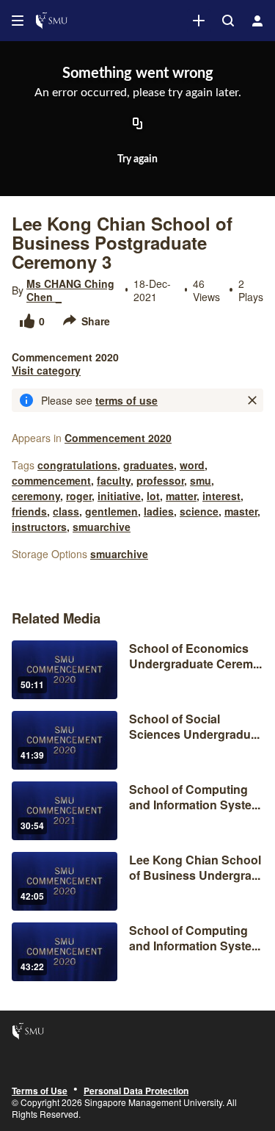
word (192, 465)
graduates (148, 465)
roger (79, 495)
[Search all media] (228, 20)
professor (160, 480)
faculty (114, 480)
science (199, 511)
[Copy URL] (138, 124)
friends (29, 511)
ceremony (36, 495)
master (240, 511)
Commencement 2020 (118, 437)
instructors (39, 526)
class (66, 511)
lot (153, 495)
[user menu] (257, 20)
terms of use (126, 400)
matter (181, 495)
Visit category (46, 370)
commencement (51, 480)
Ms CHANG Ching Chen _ (70, 290)
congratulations (77, 465)
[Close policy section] (252, 400)
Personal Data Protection (136, 1091)
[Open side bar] (17, 20)
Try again (137, 159)
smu (200, 480)
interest (221, 495)
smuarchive (102, 526)
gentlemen (111, 511)
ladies (159, 511)
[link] (198, 20)
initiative (119, 495)
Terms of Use (39, 1091)
